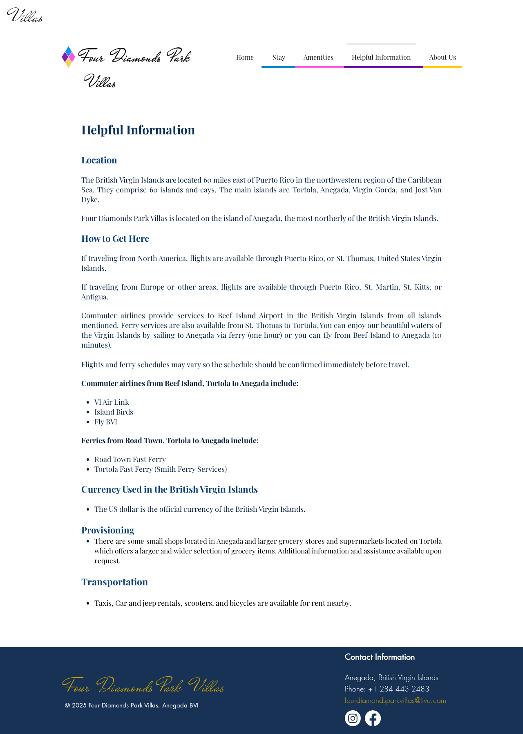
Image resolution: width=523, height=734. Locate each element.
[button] (278, 53)
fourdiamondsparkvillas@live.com (395, 700)
